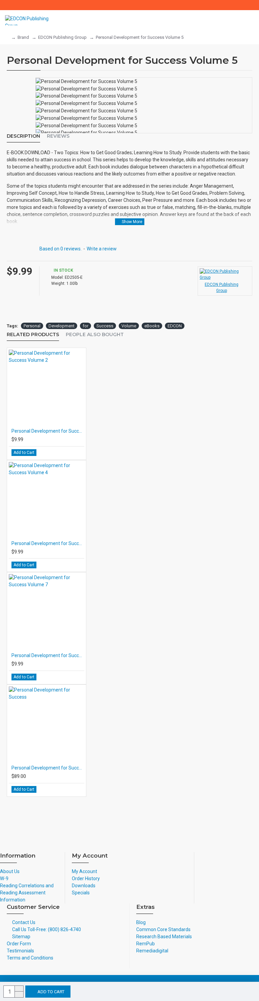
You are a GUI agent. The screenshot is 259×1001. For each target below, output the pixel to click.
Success (104, 325)
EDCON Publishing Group (62, 37)
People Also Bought (95, 334)
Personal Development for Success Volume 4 (47, 543)
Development (62, 325)
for (85, 325)
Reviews (58, 136)
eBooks (152, 325)
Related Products (33, 334)
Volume (128, 325)
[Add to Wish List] (77, 452)
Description (23, 136)
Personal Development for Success (47, 767)
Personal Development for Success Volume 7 (47, 655)
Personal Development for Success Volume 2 (47, 431)
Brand (23, 37)
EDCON (175, 325)
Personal (32, 325)
